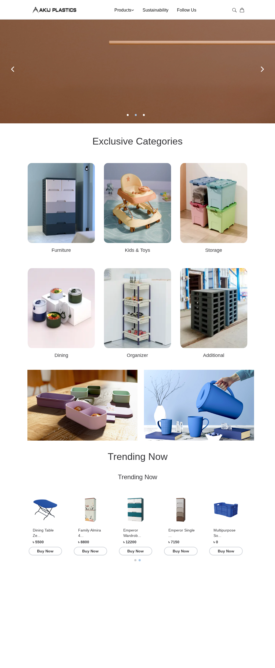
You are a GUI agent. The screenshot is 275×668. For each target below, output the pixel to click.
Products (122, 10)
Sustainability (155, 10)
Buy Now (45, 551)
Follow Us (186, 10)
